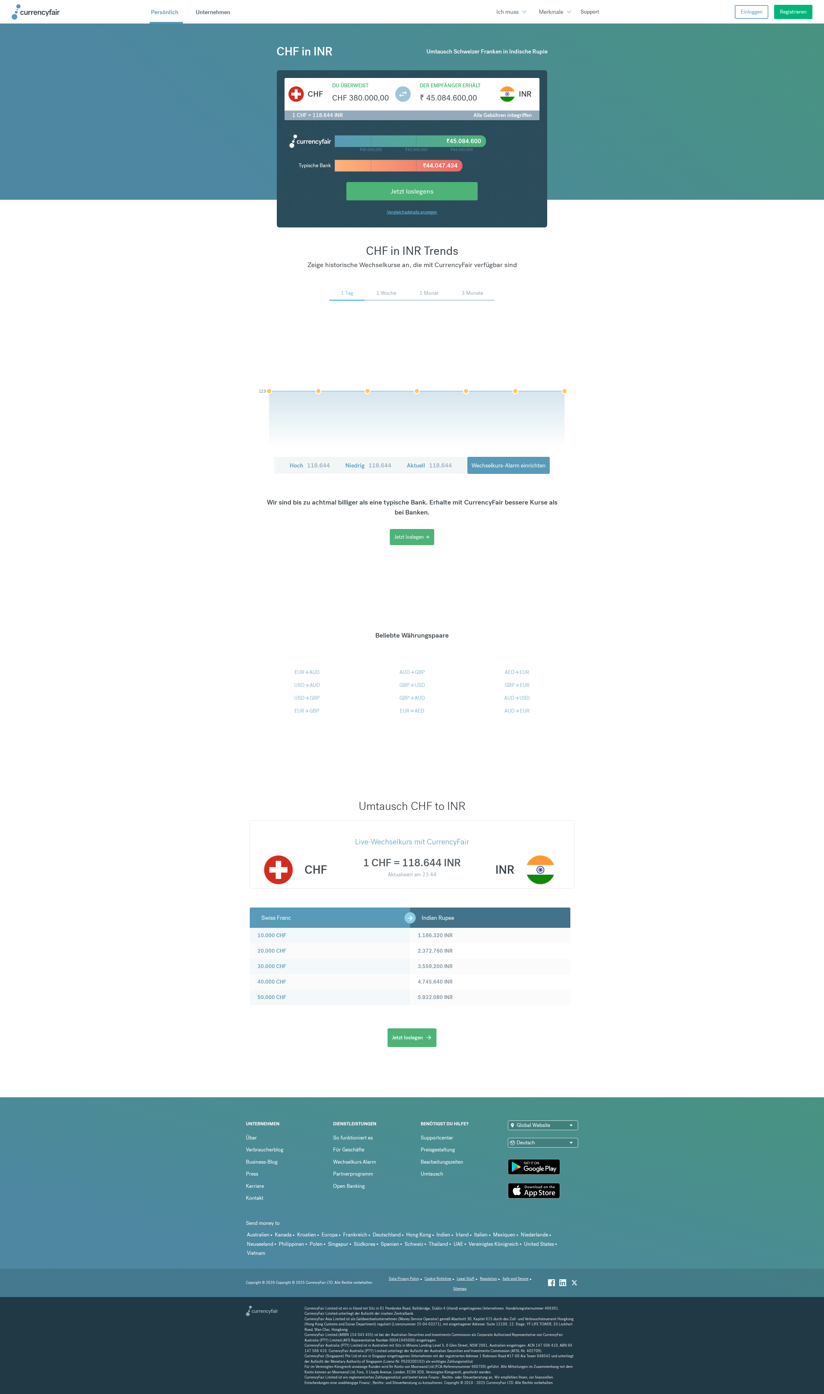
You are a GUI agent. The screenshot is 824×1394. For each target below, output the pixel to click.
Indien (443, 1234)
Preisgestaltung (438, 1149)
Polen (316, 1244)
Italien (481, 1234)
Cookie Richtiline (438, 1279)
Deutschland (387, 1234)
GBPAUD (412, 698)
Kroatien (306, 1234)
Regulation (488, 1279)
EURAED (412, 710)
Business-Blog (261, 1161)
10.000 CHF (272, 935)
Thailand (438, 1244)
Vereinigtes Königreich (494, 1244)
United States (539, 1244)
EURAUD (307, 672)
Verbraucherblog (264, 1149)
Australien (258, 1234)
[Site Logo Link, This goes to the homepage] (78, 12)
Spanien (390, 1244)
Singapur (338, 1244)
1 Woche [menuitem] (386, 293)
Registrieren (793, 11)
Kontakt (254, 1198)
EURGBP (307, 710)
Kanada (283, 1234)
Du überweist (350, 85)
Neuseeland (260, 1244)
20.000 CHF (272, 950)
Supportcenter (437, 1137)
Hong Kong (418, 1234)
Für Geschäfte (348, 1149)
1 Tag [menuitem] (347, 293)
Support (590, 11)
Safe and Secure (515, 1279)
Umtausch (432, 1173)
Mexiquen (504, 1234)
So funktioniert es (353, 1137)
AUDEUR (516, 710)
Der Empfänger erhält (450, 85)
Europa (330, 1234)
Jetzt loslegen (412, 537)
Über (251, 1137)
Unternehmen (213, 12)
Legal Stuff (465, 1279)
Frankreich (355, 1234)
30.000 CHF (272, 966)
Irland (462, 1234)
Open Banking (349, 1186)
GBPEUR (517, 685)
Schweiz (414, 1244)
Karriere (255, 1186)
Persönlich (164, 12)
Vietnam (256, 1253)
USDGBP (307, 698)
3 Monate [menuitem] (472, 293)
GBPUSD (412, 685)
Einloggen (752, 11)
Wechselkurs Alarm (354, 1161)
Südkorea (364, 1244)
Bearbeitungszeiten (442, 1161)
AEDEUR (517, 672)
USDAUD (307, 685)
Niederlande (534, 1234)
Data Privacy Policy (404, 1279)
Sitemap (459, 1289)
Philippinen (291, 1244)
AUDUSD (517, 698)
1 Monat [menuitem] (428, 293)
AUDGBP (412, 672)
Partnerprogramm (353, 1173)
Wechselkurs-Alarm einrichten (509, 465)
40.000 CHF (272, 981)
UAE (458, 1244)
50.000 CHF (272, 997)
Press (252, 1173)
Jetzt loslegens (412, 191)
